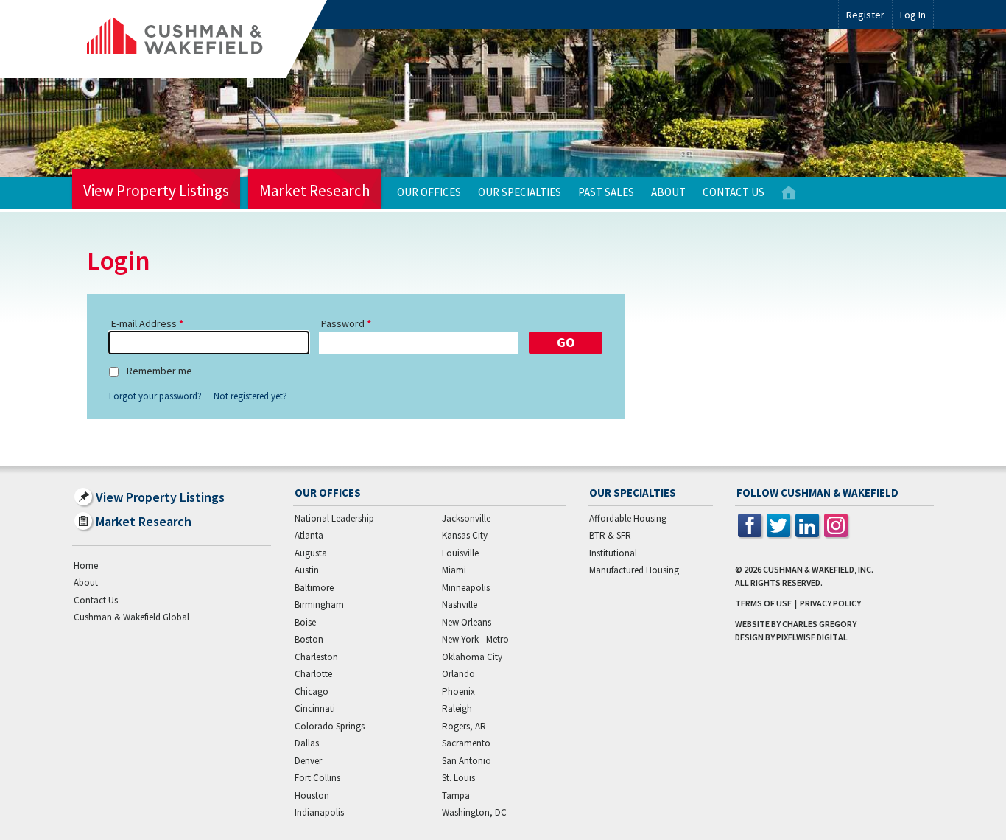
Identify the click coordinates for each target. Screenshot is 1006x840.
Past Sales (606, 192)
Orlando (458, 674)
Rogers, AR (464, 726)
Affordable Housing (627, 518)
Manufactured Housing (634, 570)
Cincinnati (315, 708)
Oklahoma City (472, 657)
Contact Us (733, 192)
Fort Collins (317, 777)
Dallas (307, 743)
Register (865, 14)
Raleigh (457, 708)
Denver (308, 761)
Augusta (311, 553)
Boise (305, 622)
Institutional (613, 553)
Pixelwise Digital (812, 637)
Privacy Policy (830, 603)
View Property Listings (156, 190)
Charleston (316, 657)
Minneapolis (466, 587)
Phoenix (458, 691)
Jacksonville (466, 518)
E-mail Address (144, 323)
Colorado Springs (330, 726)
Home (788, 193)
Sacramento (466, 743)
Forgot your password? (155, 396)
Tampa (456, 795)
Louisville (460, 553)
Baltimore (314, 587)
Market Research (314, 190)
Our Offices (429, 192)
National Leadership (334, 518)
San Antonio (466, 761)
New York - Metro (475, 639)
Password (343, 323)
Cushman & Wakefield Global (131, 617)
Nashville (459, 604)
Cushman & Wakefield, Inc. (818, 569)
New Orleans (466, 622)
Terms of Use (763, 603)
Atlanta (309, 535)
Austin (307, 570)
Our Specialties (519, 192)
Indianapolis (319, 812)
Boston (309, 639)
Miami (454, 570)
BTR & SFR (610, 535)
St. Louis (458, 777)
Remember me (159, 370)
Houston (312, 795)
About (668, 192)
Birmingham (319, 604)
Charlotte (313, 674)
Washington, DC (474, 812)
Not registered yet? (250, 396)
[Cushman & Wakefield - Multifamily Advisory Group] (199, 39)
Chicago (311, 691)
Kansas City (465, 535)
